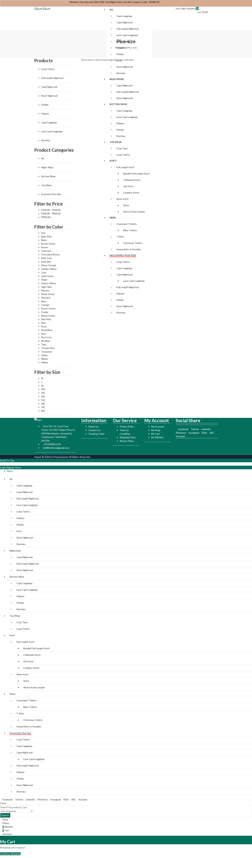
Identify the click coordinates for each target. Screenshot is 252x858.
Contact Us (94, 430)
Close (18, 467)
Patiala (44, 104)
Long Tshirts (48, 69)
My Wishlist (157, 437)
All (42, 158)
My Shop (155, 430)
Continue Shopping (10, 853)
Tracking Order (96, 433)
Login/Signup (7, 467)
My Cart (155, 433)
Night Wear (47, 167)
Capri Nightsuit (49, 86)
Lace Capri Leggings (52, 131)
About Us (93, 426)
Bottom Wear (48, 176)
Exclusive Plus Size (51, 194)
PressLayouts (60, 456)
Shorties (45, 140)
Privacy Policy (127, 426)
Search (5, 815)
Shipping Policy (128, 437)
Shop (124, 47)
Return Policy (127, 440)
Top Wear (46, 185)
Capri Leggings (49, 122)
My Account (157, 426)
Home (118, 47)
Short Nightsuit (49, 95)
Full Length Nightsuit (52, 77)
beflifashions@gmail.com (56, 447)
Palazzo (45, 113)
